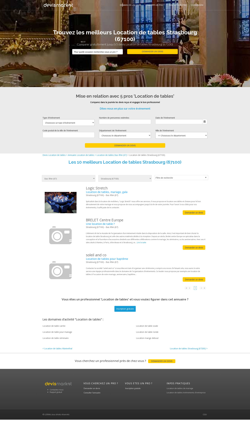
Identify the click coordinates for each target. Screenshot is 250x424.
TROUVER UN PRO (154, 5)
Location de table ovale (147, 325)
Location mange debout (147, 338)
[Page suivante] (201, 287)
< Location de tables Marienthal (57, 348)
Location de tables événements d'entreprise (186, 392)
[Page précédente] (189, 287)
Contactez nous (57, 389)
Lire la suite (141, 242)
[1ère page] (186, 287)
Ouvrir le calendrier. (204, 121)
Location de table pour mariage (57, 332)
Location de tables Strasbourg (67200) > (188, 348)
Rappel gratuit (56, 392)
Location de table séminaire (56, 338)
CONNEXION (197, 5)
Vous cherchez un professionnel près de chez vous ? (123, 361)
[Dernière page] (204, 287)
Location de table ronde (147, 332)
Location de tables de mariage (180, 388)
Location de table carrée (54, 325)
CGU (205, 414)
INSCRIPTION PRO (178, 5)
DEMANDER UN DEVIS (130, 5)
